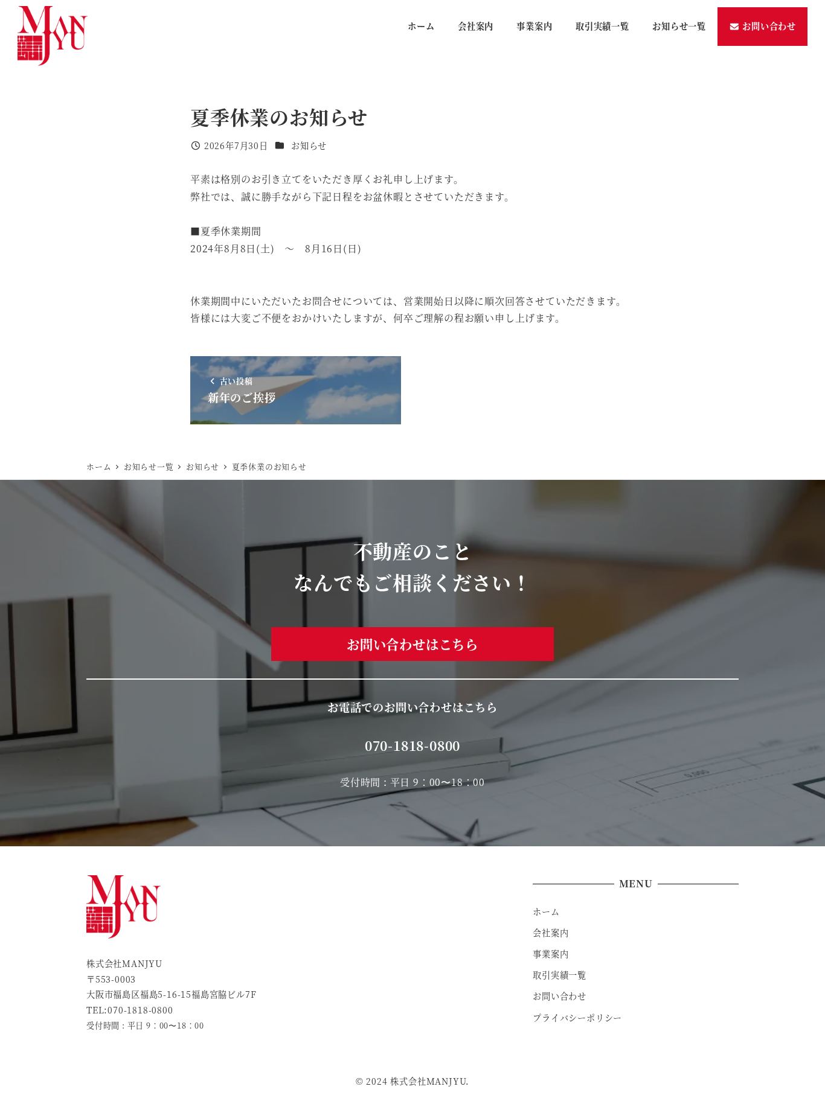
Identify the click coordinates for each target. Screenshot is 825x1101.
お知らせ (309, 145)
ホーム (546, 911)
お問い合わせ (559, 996)
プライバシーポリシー (577, 1018)
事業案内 (550, 954)
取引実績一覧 (559, 975)
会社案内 (550, 933)
